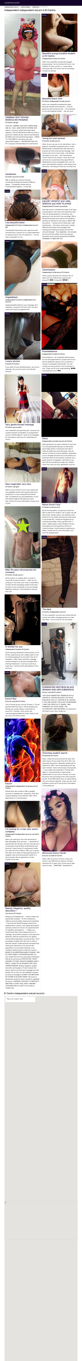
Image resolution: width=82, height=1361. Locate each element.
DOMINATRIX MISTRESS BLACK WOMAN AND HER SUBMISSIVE (58, 688)
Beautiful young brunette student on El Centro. (58, 54)
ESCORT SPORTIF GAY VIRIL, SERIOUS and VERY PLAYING (56, 202)
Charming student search (55, 753)
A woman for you (13, 646)
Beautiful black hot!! (52, 98)
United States (25, 7)
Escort (8, 783)
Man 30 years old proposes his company (20, 571)
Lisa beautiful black (15, 222)
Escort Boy (10, 698)
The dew (46, 609)
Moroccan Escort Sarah (54, 853)
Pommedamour (49, 351)
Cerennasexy (48, 269)
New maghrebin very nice (18, 484)
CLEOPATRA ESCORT (12, 3)
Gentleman (10, 174)
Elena (45, 438)
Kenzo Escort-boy (51, 504)
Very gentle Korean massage (19, 424)
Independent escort (11, 7)
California (35, 7)
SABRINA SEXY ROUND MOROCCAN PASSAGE (17, 118)
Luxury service (12, 361)
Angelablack (11, 297)
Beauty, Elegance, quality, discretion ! (18, 909)
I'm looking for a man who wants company (21, 830)
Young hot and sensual (53, 138)
